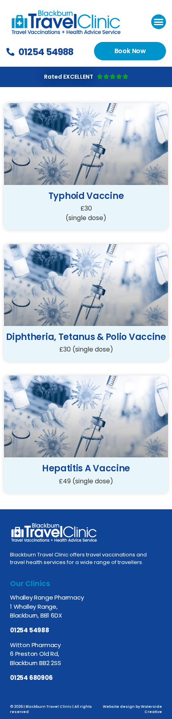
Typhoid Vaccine (86, 196)
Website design (119, 706)
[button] (158, 22)
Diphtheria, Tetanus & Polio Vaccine (86, 337)
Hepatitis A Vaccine (86, 468)
